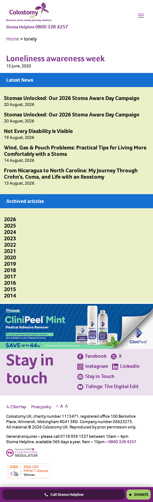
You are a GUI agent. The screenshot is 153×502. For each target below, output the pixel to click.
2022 (10, 244)
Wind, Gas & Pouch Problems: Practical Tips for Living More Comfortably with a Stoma (75, 151)
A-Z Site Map (16, 407)
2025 (10, 225)
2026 (10, 219)
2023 (10, 238)
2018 (10, 270)
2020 (10, 257)
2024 (10, 232)
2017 (10, 276)
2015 (10, 289)
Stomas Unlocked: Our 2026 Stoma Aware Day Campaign (71, 98)
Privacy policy (41, 407)
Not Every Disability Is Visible (38, 131)
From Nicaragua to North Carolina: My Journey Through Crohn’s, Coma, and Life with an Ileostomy (71, 173)
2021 (10, 251)
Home (12, 38)
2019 (10, 263)
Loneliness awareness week (55, 58)
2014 (10, 295)
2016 (10, 283)
